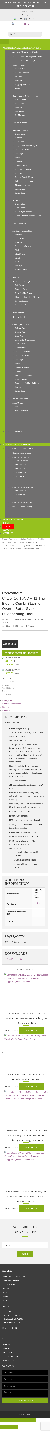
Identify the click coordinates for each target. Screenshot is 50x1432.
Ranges (18, 387)
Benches (18, 234)
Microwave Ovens (22, 185)
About (7, 530)
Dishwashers (20, 204)
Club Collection (21, 461)
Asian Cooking (18, 65)
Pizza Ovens (17, 403)
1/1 (35, 911)
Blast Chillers (20, 99)
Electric (37, 903)
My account (7, 1352)
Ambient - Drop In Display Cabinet (27, 56)
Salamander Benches (23, 246)
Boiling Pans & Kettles (24, 177)
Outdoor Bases (21, 495)
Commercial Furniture (17, 444)
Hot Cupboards (21, 301)
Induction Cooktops (23, 375)
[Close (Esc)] (4, 1420)
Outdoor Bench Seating (22, 507)
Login (19, 18)
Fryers (17, 157)
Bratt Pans (19, 336)
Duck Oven (20, 69)
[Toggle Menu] (4, 41)
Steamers (19, 77)
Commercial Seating (20, 457)
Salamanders (20, 189)
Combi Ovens (21, 348)
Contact (8, 533)
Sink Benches (20, 254)
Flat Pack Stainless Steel (22, 231)
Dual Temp (19, 103)
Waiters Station (21, 270)
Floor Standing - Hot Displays (27, 297)
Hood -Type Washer (23, 212)
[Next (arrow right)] (13, 1427)
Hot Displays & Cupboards (23, 282)
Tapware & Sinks (19, 123)
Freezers (18, 107)
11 (35, 920)
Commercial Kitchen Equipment (22, 48)
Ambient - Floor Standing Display (26, 61)
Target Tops (20, 193)
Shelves (18, 250)
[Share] (13, 1420)
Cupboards (19, 238)
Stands (18, 258)
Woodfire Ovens (22, 410)
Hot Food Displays (23, 169)
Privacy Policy (8, 1360)
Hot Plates (19, 173)
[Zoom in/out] (31, 1420)
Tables (17, 262)
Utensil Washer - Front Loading (28, 216)
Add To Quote (9, 643)
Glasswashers (20, 208)
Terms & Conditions (10, 1356)
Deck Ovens (20, 406)
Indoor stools (20, 469)
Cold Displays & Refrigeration (25, 96)
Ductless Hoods (18, 317)
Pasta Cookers (21, 379)
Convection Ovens (23, 351)
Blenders (18, 138)
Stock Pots (19, 80)
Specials (8, 526)
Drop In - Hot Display (24, 293)
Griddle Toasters (22, 367)
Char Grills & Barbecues (25, 340)
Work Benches (18, 312)
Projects (8, 523)
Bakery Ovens (21, 328)
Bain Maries (20, 134)
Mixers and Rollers (20, 399)
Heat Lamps (17, 277)
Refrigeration (20, 111)
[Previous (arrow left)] (4, 1427)
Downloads (7, 710)
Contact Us (7, 1344)
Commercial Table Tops (22, 502)
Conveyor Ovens (22, 149)
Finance (25, 15)
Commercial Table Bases (22, 487)
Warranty (6, 707)
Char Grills (19, 142)
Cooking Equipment (20, 325)
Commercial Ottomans (21, 453)
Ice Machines (20, 115)
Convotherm (8, 694)
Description (7, 700)
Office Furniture (13, 520)
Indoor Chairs (21, 465)
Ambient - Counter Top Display (25, 52)
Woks (17, 88)
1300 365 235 (26, 11)
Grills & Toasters (22, 165)
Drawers (18, 242)
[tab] (25, 700)
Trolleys (18, 266)
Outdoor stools (21, 476)
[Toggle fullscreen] (22, 1420)
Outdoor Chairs (21, 472)
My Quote (31, 19)
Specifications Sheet (15, 959)
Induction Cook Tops (24, 181)
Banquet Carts (21, 289)
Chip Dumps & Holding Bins (27, 146)
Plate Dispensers (19, 223)
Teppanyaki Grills (22, 84)
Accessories (17, 431)
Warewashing (18, 200)
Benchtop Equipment (21, 130)
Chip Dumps (20, 344)
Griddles (18, 161)
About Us (6, 1348)
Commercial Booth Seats (22, 448)
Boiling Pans (20, 332)
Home (4, 539)
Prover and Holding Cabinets (27, 383)
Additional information (11, 704)
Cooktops (19, 153)
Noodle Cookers (22, 73)
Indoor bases (20, 491)
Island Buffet (20, 305)
